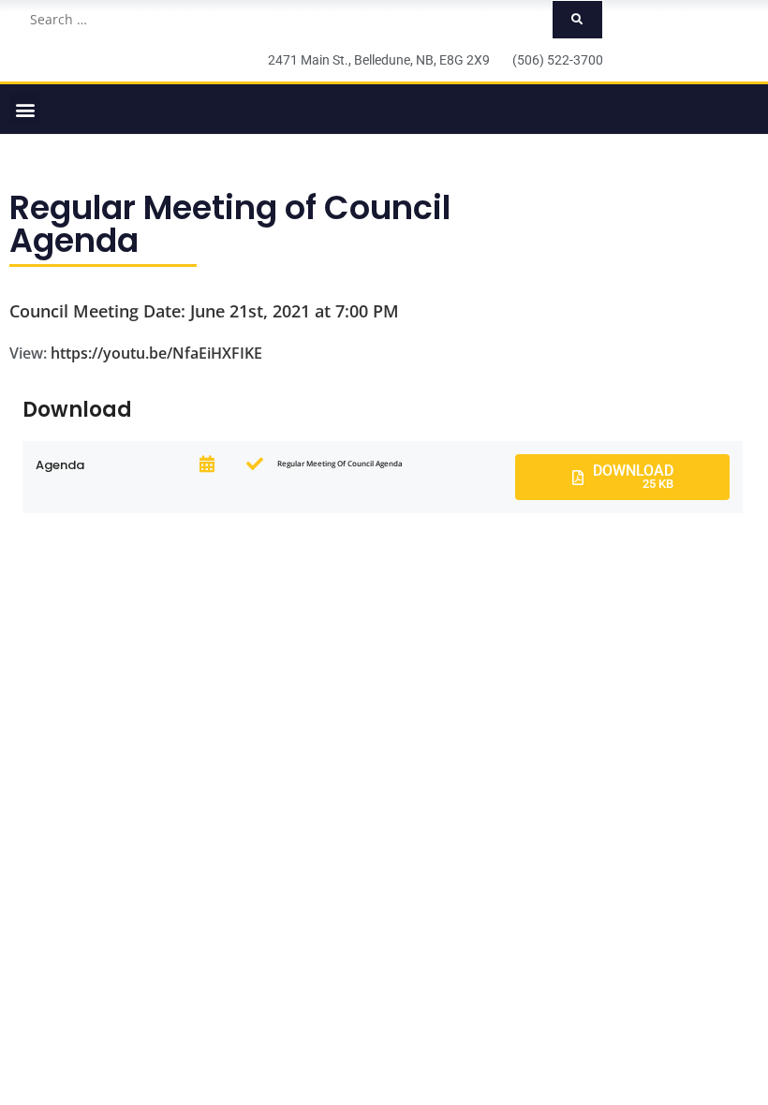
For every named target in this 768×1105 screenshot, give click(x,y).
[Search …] (285, 19)
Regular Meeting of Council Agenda (229, 223)
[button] (24, 109)
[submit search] (577, 19)
